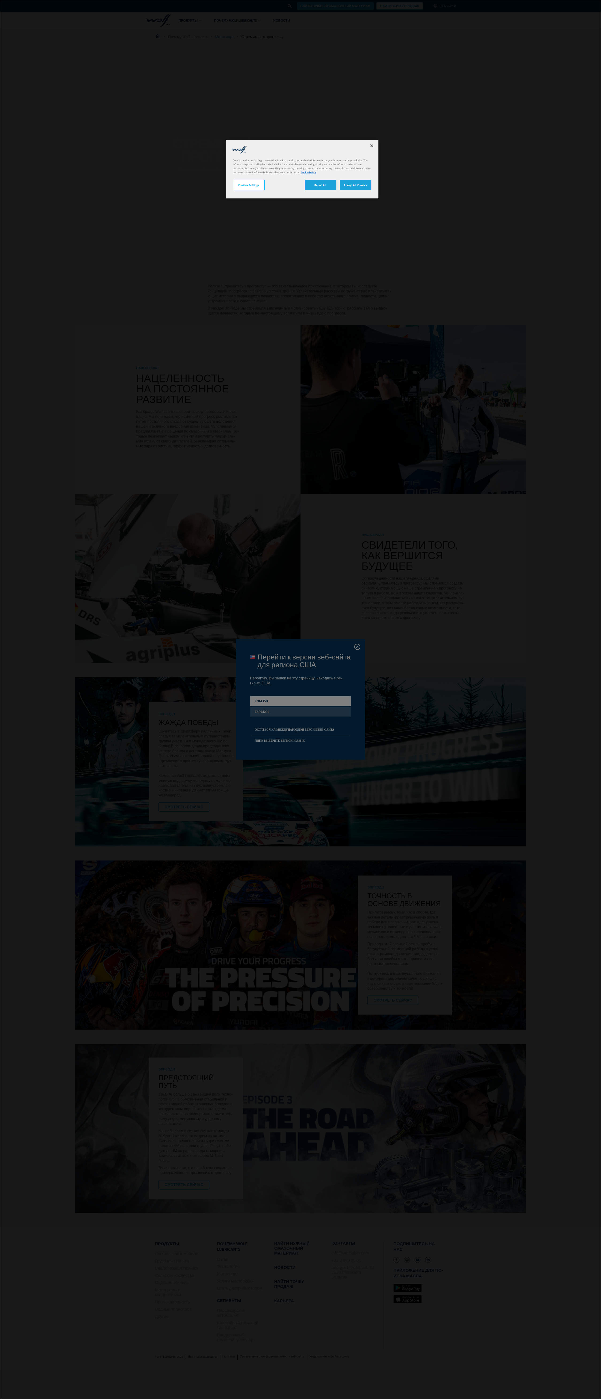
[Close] (372, 145)
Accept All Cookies (355, 185)
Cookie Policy (308, 172)
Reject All (320, 185)
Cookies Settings (248, 185)
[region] (302, 169)
